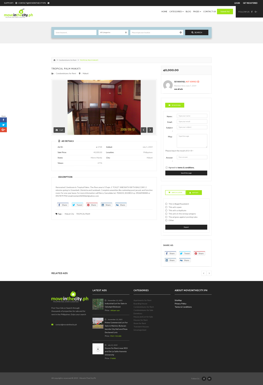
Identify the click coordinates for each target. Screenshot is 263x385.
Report (186, 227)
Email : (170, 122)
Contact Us (209, 11)
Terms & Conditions (183, 307)
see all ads (178, 89)
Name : (170, 116)
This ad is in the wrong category (182, 214)
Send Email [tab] (176, 105)
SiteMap (178, 300)
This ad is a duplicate (177, 210)
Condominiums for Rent (67, 60)
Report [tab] (195, 193)
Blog (188, 11)
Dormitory (138, 313)
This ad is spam (174, 207)
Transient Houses (141, 326)
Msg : (170, 136)
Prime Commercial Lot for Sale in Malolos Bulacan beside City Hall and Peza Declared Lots (116, 327)
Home (164, 11)
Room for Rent (140, 323)
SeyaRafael (179, 81)
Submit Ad (225, 11)
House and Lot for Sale (143, 317)
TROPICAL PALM (83, 214)
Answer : (169, 159)
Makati (85, 73)
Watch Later (177, 192)
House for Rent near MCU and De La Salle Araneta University (116, 352)
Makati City (69, 214)
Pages (196, 11)
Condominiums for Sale (143, 310)
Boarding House (140, 303)
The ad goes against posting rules (183, 217)
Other (171, 220)
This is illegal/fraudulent (178, 204)
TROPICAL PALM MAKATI (66, 69)
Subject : (169, 129)
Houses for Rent (141, 320)
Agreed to (181, 167)
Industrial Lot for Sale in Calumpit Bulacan (116, 305)
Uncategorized (140, 330)
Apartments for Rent (142, 300)
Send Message (186, 173)
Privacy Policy (180, 303)
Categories (175, 11)
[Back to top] (254, 367)
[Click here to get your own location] (180, 32)
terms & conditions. (186, 167)
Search (198, 32)
